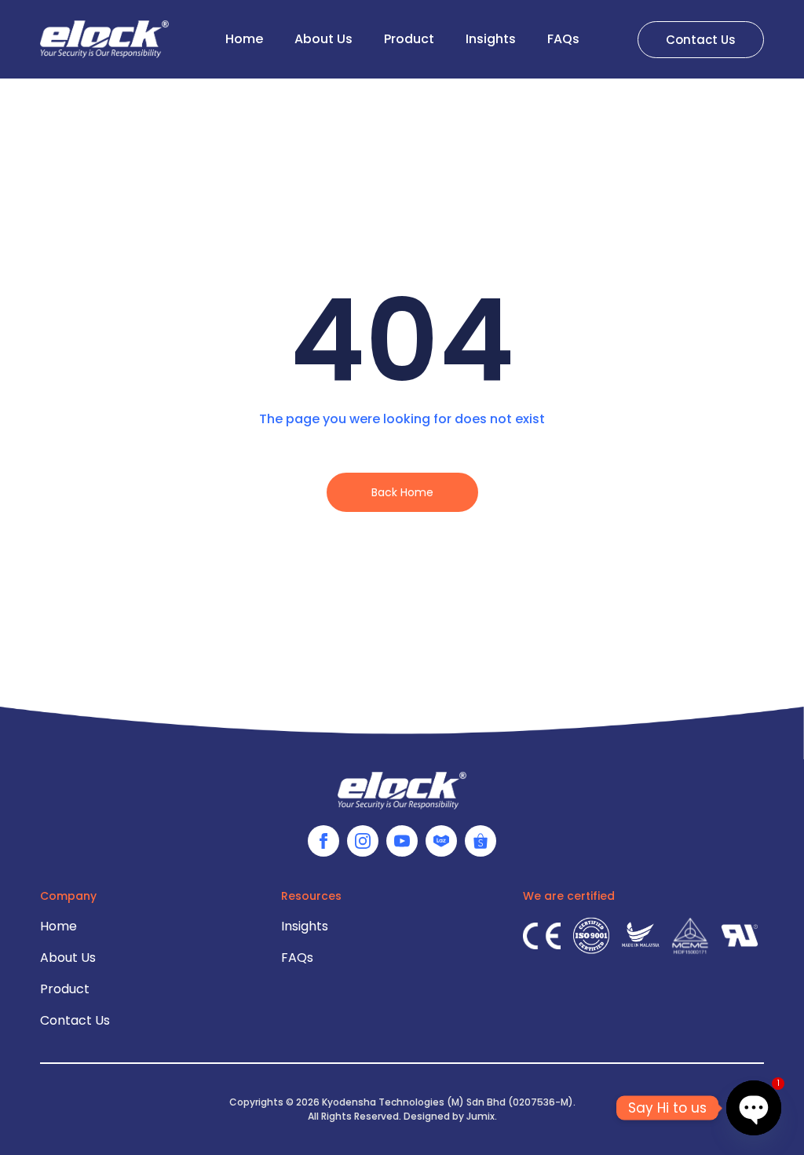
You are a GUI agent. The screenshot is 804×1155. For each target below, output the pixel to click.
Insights (491, 39)
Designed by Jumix (449, 1116)
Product (409, 39)
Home (244, 39)
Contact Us (75, 1020)
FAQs (563, 39)
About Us (323, 39)
